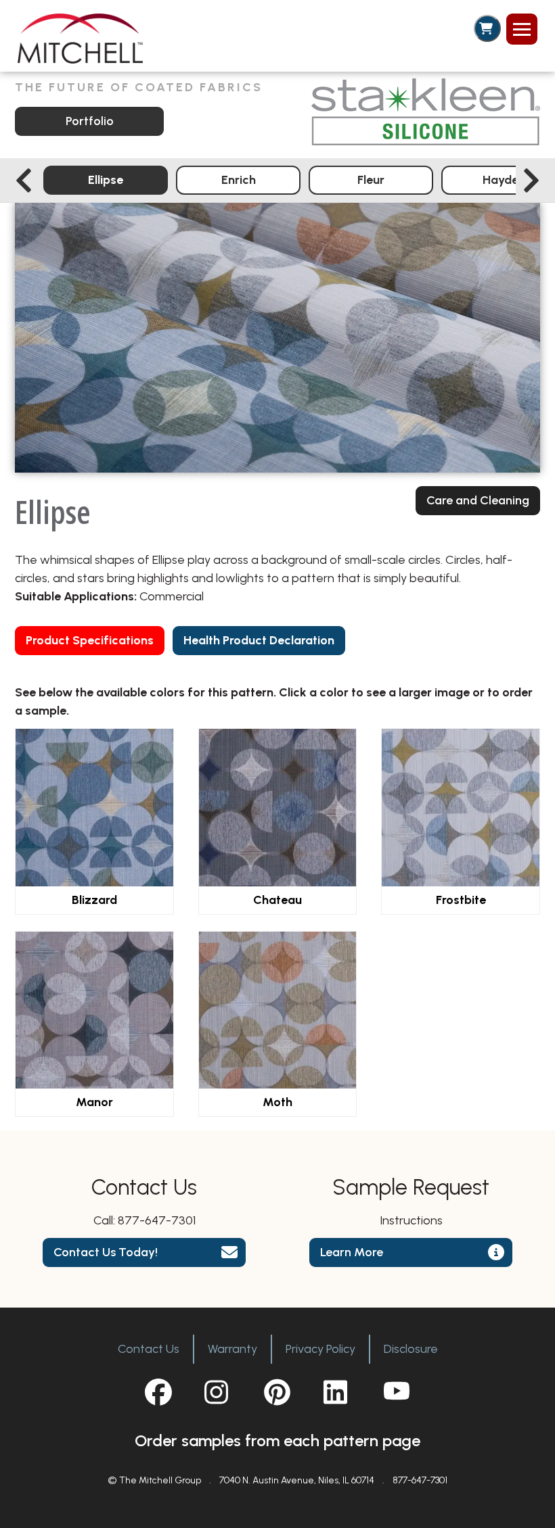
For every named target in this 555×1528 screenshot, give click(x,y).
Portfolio (90, 121)
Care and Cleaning (477, 500)
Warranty (232, 1348)
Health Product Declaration (258, 640)
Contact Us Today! (105, 1252)
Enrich (238, 179)
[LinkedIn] (337, 1392)
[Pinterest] (277, 1392)
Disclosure (411, 1348)
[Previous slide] (23, 180)
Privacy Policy (320, 1348)
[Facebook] (158, 1392)
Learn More (351, 1252)
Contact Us (148, 1348)
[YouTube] (396, 1392)
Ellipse (105, 179)
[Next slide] (531, 180)
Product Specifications (90, 640)
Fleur (370, 179)
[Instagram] (217, 1392)
